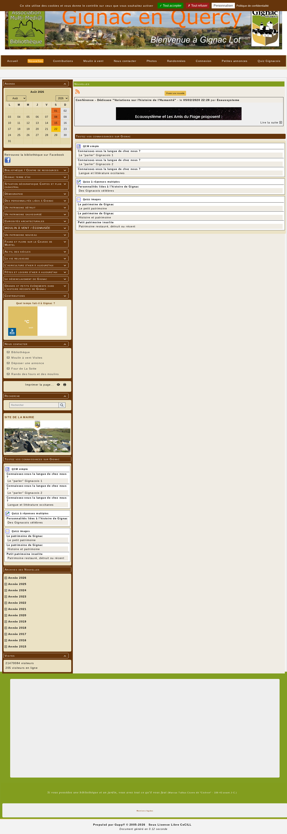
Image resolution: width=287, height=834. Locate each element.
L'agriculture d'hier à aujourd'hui (35, 265)
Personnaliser (223, 5)
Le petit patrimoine (22, 540)
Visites (35, 655)
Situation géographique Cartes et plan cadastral (35, 185)
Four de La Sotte (24, 368)
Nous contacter (35, 344)
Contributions (35, 295)
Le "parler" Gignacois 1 (25, 480)
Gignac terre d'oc (35, 177)
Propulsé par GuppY (109, 824)
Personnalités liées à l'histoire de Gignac (37, 518)
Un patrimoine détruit (35, 207)
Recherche (35, 395)
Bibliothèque (20, 352)
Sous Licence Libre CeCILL (171, 824)
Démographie (35, 193)
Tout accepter (171, 5)
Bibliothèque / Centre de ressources (35, 170)
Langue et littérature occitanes (30, 504)
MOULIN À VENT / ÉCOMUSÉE (35, 227)
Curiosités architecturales (35, 221)
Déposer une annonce (27, 363)
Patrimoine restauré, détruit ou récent (36, 558)
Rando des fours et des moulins (35, 374)
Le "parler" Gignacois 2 (25, 492)
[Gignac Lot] (143, 27)
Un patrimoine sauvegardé (35, 214)
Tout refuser (198, 5)
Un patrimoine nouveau (35, 234)
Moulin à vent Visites (26, 357)
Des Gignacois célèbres (25, 522)
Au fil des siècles (35, 251)
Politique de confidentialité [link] (252, 5)
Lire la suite (269, 122)
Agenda (35, 83)
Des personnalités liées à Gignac (35, 200)
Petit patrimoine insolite (25, 554)
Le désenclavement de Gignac (35, 278)
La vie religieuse (35, 258)
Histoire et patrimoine (24, 549)
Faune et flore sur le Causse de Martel (35, 243)
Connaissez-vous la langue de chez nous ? (109, 151)
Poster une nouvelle (175, 93)
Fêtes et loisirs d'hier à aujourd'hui (35, 272)
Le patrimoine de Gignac (25, 536)
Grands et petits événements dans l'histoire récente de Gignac (35, 287)
